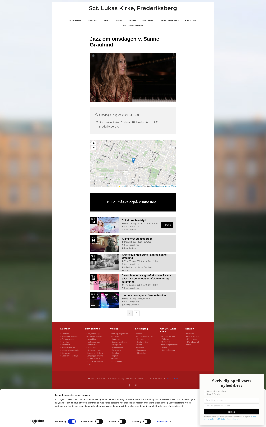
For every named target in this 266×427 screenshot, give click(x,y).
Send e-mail (172, 378)
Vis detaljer (162, 421)
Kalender (92, 20)
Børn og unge (92, 328)
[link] (93, 20)
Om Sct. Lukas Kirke (168, 20)
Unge (118, 20)
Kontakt (189, 328)
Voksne (131, 20)
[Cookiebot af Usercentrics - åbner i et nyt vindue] (37, 422)
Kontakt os (190, 20)
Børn (106, 20)
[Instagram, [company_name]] (135, 385)
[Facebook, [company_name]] (129, 385)
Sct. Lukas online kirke (133, 25)
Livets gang (147, 20)
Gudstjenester (76, 20)
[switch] (99, 421)
